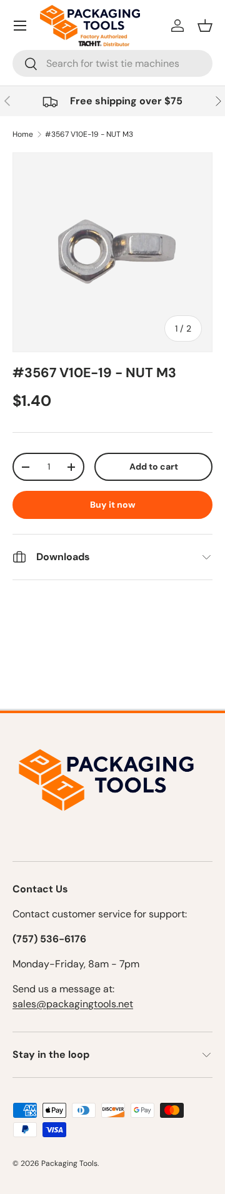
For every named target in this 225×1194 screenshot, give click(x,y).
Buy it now (113, 504)
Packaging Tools (69, 1163)
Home (22, 134)
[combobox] (112, 63)
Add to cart (153, 466)
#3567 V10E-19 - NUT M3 (89, 134)
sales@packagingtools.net (72, 1003)
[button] (205, 25)
